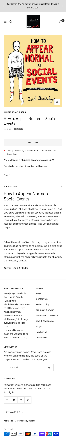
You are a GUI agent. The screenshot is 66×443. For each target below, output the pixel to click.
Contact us (42, 299)
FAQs (38, 293)
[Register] (49, 368)
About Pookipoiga (45, 321)
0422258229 (41, 338)
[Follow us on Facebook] (7, 399)
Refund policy (43, 305)
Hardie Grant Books (15, 112)
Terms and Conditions (47, 316)
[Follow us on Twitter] (14, 399)
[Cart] (60, 21)
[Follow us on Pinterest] (27, 399)
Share (7, 175)
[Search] (11, 21)
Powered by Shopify (26, 421)
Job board (41, 332)
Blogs (39, 327)
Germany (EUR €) (13, 412)
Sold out (33, 143)
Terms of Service (45, 310)
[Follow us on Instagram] (20, 399)
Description (10, 187)
